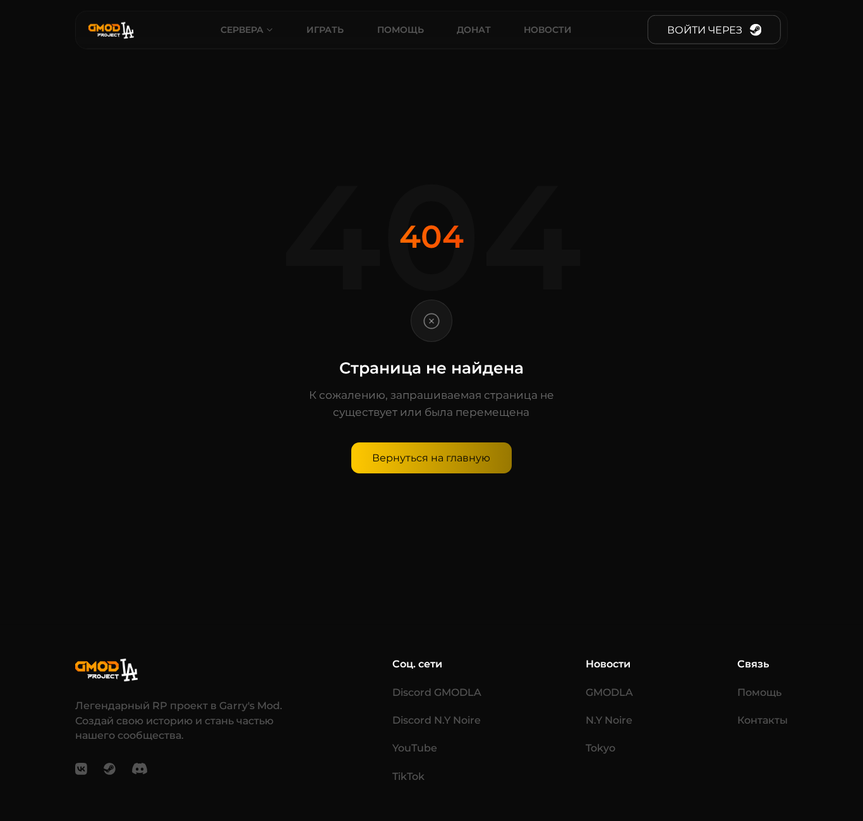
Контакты (762, 720)
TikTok (408, 776)
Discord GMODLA (436, 692)
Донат (474, 29)
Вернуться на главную (431, 458)
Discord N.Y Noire (436, 720)
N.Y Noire (609, 720)
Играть (325, 29)
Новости (548, 29)
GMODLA (609, 692)
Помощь (400, 29)
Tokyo (600, 748)
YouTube (414, 748)
